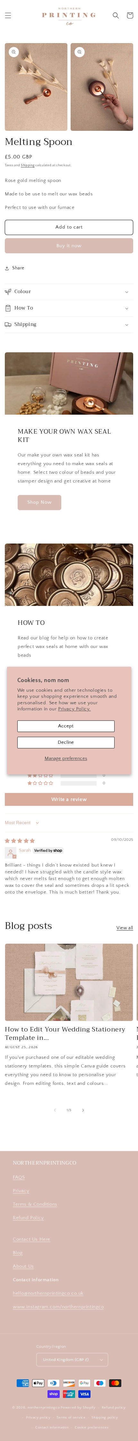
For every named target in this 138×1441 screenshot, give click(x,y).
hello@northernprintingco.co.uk (48, 1293)
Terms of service (70, 1417)
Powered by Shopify (78, 1407)
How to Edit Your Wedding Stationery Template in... (65, 1033)
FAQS (19, 1177)
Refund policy (114, 1407)
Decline (66, 742)
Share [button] (18, 268)
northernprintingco (44, 1407)
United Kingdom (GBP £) (66, 1359)
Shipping (28, 165)
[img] (20, 841)
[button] (8, 15)
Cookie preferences (92, 1427)
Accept (65, 726)
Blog (17, 1253)
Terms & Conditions (35, 1204)
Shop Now (39, 502)
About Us (23, 1266)
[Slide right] (83, 1110)
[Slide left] (55, 1110)
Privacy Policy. (74, 709)
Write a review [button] (69, 799)
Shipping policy (104, 1417)
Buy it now (69, 245)
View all (124, 928)
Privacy (21, 1190)
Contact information (52, 1427)
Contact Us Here (31, 1239)
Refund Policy (28, 1217)
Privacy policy (38, 1417)
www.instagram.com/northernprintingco (58, 1307)
